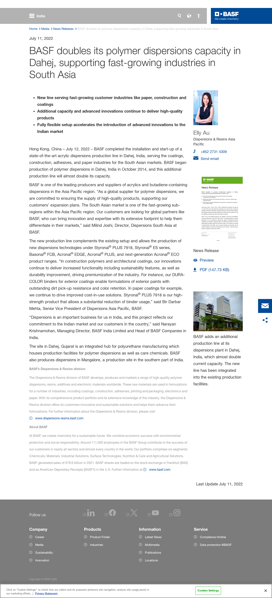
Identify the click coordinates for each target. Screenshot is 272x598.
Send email (209, 158)
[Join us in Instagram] (175, 515)
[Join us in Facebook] (110, 515)
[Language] (189, 16)
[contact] (265, 306)
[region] (136, 591)
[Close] (265, 590)
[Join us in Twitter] (132, 515)
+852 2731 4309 (213, 151)
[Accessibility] (198, 16)
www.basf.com (159, 469)
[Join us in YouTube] (153, 515)
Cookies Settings (208, 590)
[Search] (179, 16)
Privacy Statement (46, 593)
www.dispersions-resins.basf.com (59, 418)
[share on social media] (265, 320)
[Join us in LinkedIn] (89, 515)
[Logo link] (227, 16)
